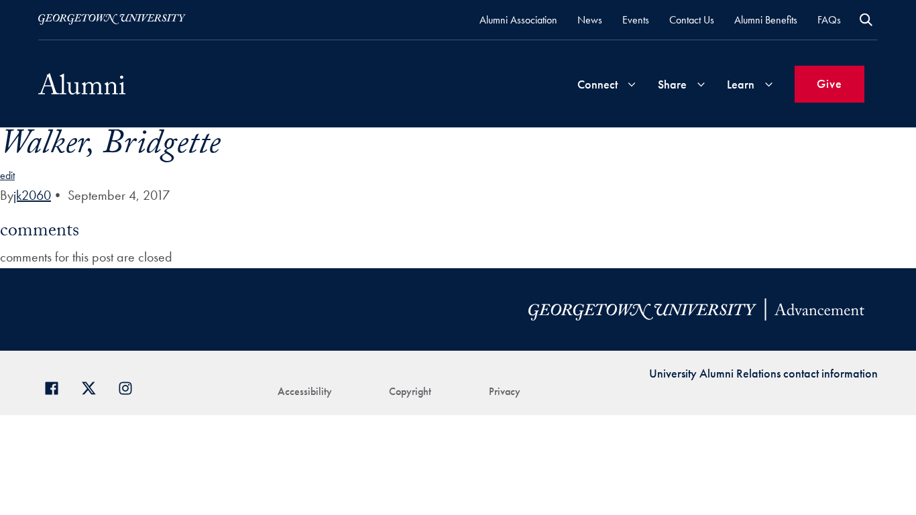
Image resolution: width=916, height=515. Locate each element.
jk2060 (32, 195)
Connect (597, 84)
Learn (740, 84)
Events (635, 20)
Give (829, 83)
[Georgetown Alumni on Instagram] (130, 386)
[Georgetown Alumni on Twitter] (93, 386)
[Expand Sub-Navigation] (632, 84)
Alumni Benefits (765, 20)
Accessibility (305, 391)
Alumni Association (518, 20)
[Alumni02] (81, 84)
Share (672, 84)
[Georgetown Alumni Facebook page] (57, 386)
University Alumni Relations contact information (763, 373)
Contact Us (691, 20)
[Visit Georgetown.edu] (112, 19)
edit (7, 175)
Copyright (410, 391)
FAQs (829, 20)
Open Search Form (866, 20)
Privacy (504, 391)
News (589, 20)
